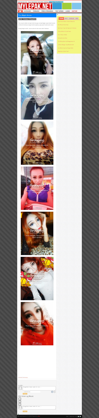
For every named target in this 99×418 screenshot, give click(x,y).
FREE (77, 18)
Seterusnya (25, 377)
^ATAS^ (67, 416)
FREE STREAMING (47, 11)
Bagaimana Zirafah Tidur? (63, 51)
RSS (76, 416)
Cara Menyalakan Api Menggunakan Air (66, 41)
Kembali (20, 377)
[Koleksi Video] (67, 6)
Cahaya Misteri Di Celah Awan (64, 31)
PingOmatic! (72, 416)
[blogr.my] (78, 416)
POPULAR (71, 18)
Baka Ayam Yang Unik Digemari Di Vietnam (67, 28)
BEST (66, 18)
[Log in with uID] (19, 398)
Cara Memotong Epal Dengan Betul (65, 48)
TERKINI (61, 18)
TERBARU (36, 11)
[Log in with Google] (19, 404)
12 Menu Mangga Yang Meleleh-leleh (66, 45)
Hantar (25, 411)
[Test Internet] (76, 6)
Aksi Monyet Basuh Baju (63, 25)
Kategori (27, 11)
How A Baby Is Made (62, 35)
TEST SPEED (59, 11)
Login (68, 11)
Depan (20, 11)
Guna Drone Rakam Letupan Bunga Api (66, 21)
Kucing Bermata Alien (62, 38)
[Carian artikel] (57, 6)
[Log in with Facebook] (19, 401)
